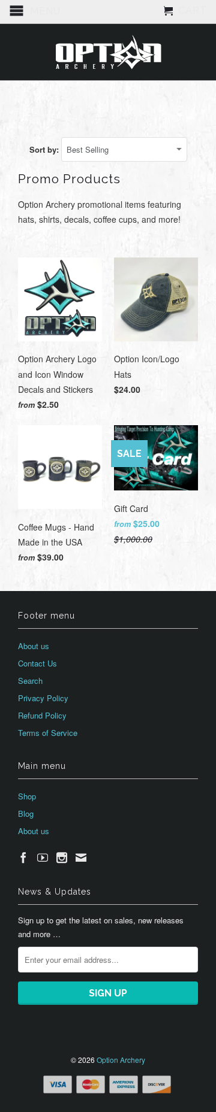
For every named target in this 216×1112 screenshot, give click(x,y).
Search (30, 680)
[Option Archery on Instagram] (61, 857)
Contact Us (37, 663)
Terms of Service (47, 732)
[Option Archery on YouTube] (42, 857)
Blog (26, 813)
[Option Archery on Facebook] (23, 857)
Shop (27, 796)
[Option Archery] (108, 52)
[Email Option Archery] (81, 857)
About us (33, 646)
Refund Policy (42, 715)
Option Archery (121, 1060)
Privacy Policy (43, 698)
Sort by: (45, 149)
